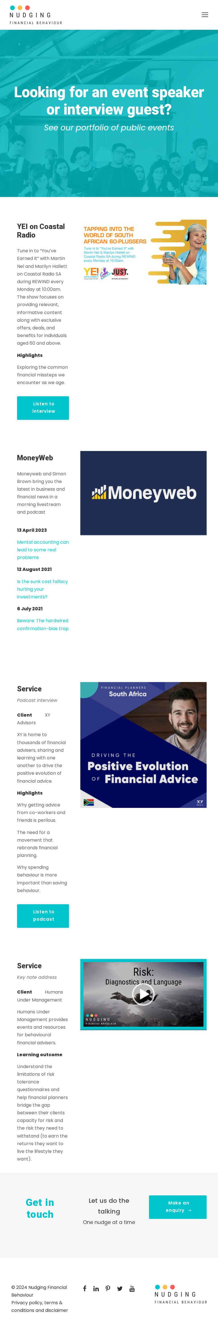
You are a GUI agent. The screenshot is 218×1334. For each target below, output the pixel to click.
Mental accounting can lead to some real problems (43, 550)
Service (29, 966)
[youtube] (132, 1289)
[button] (143, 994)
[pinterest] (108, 1289)
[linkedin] (96, 1289)
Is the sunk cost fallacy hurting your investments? (42, 589)
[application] (143, 994)
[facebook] (85, 1289)
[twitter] (120, 1289)
